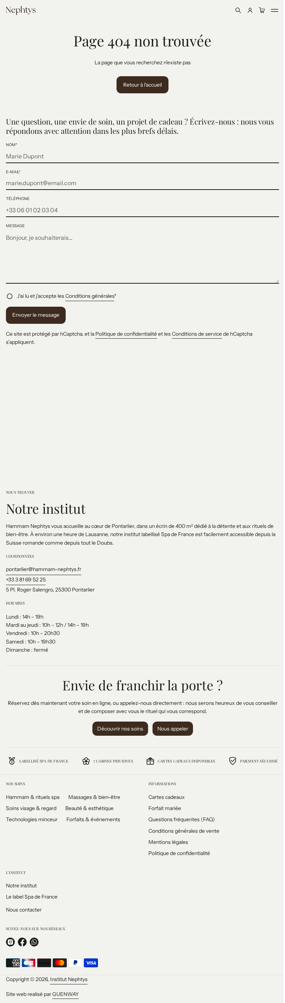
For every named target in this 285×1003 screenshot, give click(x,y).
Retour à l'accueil (140, 84)
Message (15, 225)
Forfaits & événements (93, 819)
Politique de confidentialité (126, 333)
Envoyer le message (35, 315)
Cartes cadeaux (164, 797)
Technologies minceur (32, 819)
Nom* (11, 144)
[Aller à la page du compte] (244, 10)
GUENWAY (65, 994)
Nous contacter (24, 909)
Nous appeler (169, 728)
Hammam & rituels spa (32, 797)
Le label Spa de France (32, 896)
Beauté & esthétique (89, 808)
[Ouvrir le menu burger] (269, 10)
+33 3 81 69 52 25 (26, 579)
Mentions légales (166, 842)
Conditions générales (89, 296)
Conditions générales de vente (181, 831)
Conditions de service (197, 333)
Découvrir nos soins (117, 728)
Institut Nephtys (69, 979)
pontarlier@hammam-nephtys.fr (43, 569)
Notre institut (21, 885)
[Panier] (256, 10)
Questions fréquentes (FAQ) (179, 819)
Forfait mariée (162, 808)
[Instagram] (10, 942)
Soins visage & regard (31, 808)
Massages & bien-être (94, 797)
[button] (232, 10)
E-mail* (13, 172)
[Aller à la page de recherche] (232, 10)
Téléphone (18, 198)
